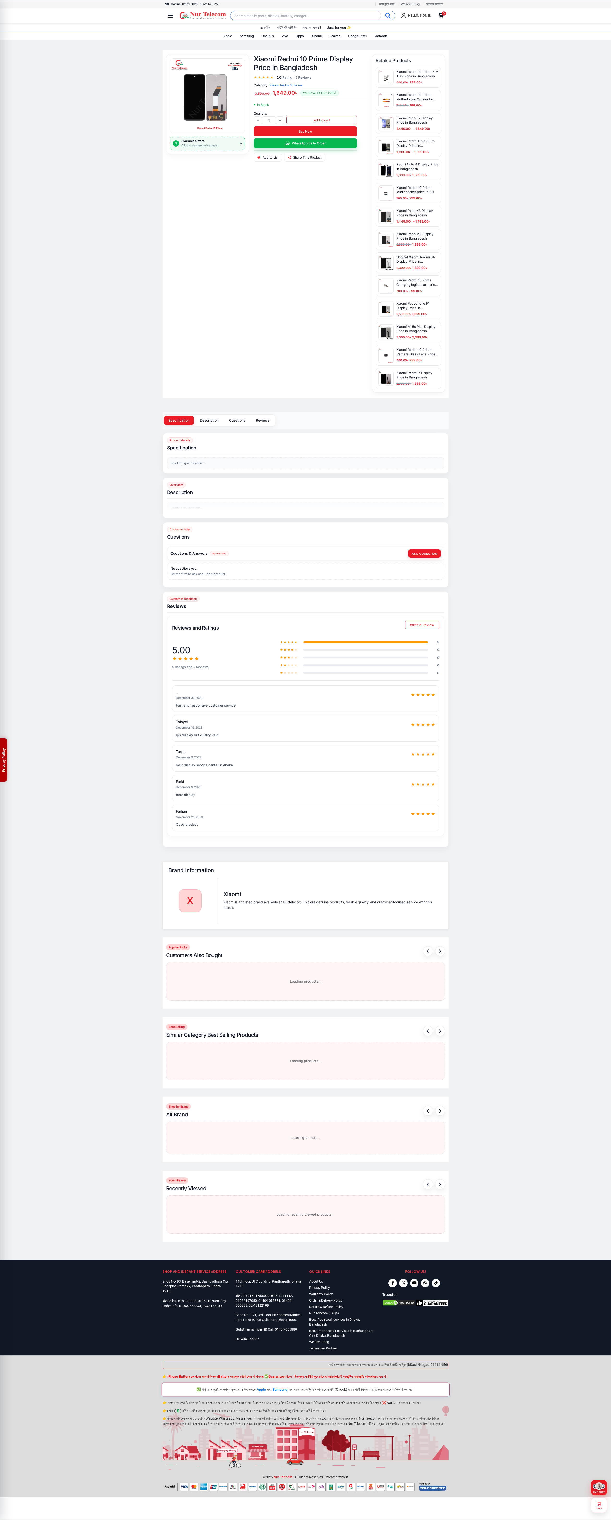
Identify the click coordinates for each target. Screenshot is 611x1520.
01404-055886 (248, 1339)
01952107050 (208, 1301)
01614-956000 (259, 1296)
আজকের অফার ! (311, 27)
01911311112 (281, 1296)
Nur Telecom (283, 1477)
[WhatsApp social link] (425, 1283)
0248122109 (212, 1306)
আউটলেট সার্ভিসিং (286, 27)
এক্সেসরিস (265, 27)
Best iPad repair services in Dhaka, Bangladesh (334, 1322)
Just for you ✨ (339, 27)
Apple (228, 36)
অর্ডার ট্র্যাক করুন (386, 4)
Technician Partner (323, 1348)
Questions (237, 420)
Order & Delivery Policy (325, 1300)
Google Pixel (357, 36)
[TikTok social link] (436, 1283)
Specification (178, 420)
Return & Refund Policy (326, 1307)
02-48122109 (259, 1305)
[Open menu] (170, 15)
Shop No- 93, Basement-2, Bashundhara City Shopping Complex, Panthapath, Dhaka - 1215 (196, 1286)
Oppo (300, 36)
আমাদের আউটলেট (434, 4)
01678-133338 (185, 1301)
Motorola (380, 36)
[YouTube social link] (414, 1283)
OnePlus (267, 36)
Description (209, 420)
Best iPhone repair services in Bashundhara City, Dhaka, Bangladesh (341, 1333)
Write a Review (422, 625)
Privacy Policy (319, 1288)
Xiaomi (317, 36)
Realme (334, 36)
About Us (316, 1281)
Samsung (247, 36)
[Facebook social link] (392, 1283)
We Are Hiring (410, 4)
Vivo (285, 36)
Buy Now (305, 131)
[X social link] (403, 1283)
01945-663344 (190, 1306)
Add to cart (322, 120)
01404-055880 (286, 1329)
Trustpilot (389, 1294)
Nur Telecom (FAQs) (324, 1313)
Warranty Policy (321, 1294)
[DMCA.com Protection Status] (399, 1302)
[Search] (388, 16)
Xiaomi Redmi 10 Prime (286, 85)
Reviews (263, 420)
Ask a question (424, 553)
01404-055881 (269, 1300)
